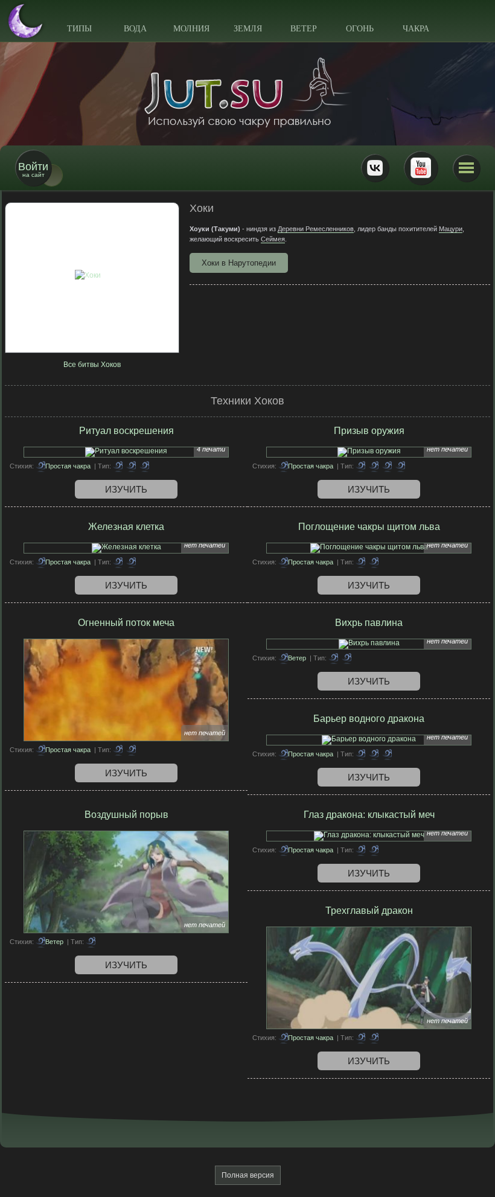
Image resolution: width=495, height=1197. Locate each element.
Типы (79, 28)
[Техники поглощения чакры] (118, 466)
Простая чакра (68, 466)
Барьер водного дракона (368, 718)
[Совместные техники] (360, 754)
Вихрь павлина (369, 623)
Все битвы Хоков (92, 364)
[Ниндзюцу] (131, 466)
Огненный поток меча (126, 623)
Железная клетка (126, 527)
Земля (248, 28)
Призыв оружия (369, 431)
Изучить (126, 489)
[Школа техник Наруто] (247, 92)
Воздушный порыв (126, 814)
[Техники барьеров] (118, 562)
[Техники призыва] (360, 466)
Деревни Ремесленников (316, 228)
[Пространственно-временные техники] (400, 466)
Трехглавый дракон (369, 910)
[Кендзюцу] (118, 749)
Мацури (450, 228)
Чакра (416, 28)
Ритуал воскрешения (126, 431)
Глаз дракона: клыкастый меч (369, 814)
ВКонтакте (375, 168)
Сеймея (273, 239)
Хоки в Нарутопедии (239, 262)
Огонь (360, 28)
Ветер (303, 28)
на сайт (33, 169)
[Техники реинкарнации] (144, 466)
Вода (135, 28)
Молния (191, 28)
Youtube (421, 168)
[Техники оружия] (373, 466)
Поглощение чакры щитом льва (369, 527)
